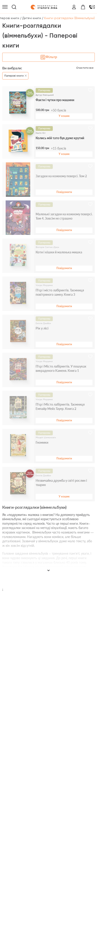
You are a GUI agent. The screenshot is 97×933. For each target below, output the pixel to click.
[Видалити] (24, 74)
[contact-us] (92, 7)
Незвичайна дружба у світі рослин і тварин (61, 483)
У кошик (64, 116)
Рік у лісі (42, 328)
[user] (74, 7)
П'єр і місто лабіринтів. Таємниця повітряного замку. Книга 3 (60, 292)
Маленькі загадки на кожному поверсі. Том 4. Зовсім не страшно (64, 216)
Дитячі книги (31, 18)
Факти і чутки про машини (55, 100)
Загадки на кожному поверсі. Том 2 (61, 176)
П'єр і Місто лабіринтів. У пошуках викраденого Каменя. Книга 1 (61, 368)
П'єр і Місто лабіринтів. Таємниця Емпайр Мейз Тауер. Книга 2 (60, 406)
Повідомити (64, 192)
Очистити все (84, 67)
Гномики (42, 442)
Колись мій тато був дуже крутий (60, 138)
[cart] (83, 7)
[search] (14, 7)
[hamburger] (5, 7)
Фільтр (51, 56)
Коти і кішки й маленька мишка (59, 252)
